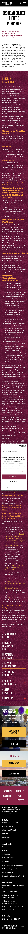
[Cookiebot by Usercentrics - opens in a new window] (19, 446)
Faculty (5, 834)
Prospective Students (10, 823)
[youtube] (15, 919)
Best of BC (20, 800)
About (20, 795)
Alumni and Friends (9, 830)
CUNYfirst (6, 854)
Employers (6, 837)
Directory (5, 847)
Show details (19, 471)
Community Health (14, 732)
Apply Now (14, 763)
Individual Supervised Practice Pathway (12, 570)
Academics (8, 791)
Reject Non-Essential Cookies (14, 487)
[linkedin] (19, 919)
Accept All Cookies (14, 476)
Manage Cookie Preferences (13, 481)
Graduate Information (8, 34)
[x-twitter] (7, 919)
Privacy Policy (7, 872)
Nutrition (14, 743)
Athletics (5, 861)
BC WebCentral (8, 858)
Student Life (20, 791)
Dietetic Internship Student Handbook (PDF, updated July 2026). (12, 507)
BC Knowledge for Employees (13, 869)
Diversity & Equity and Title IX (13, 876)
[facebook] (3, 919)
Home (4, 31)
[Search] (20, 3)
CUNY (4, 850)
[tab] (14, 80)
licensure (11, 597)
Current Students (8, 826)
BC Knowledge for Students (12, 865)
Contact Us (14, 773)
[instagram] (11, 919)
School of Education (9, 891)
